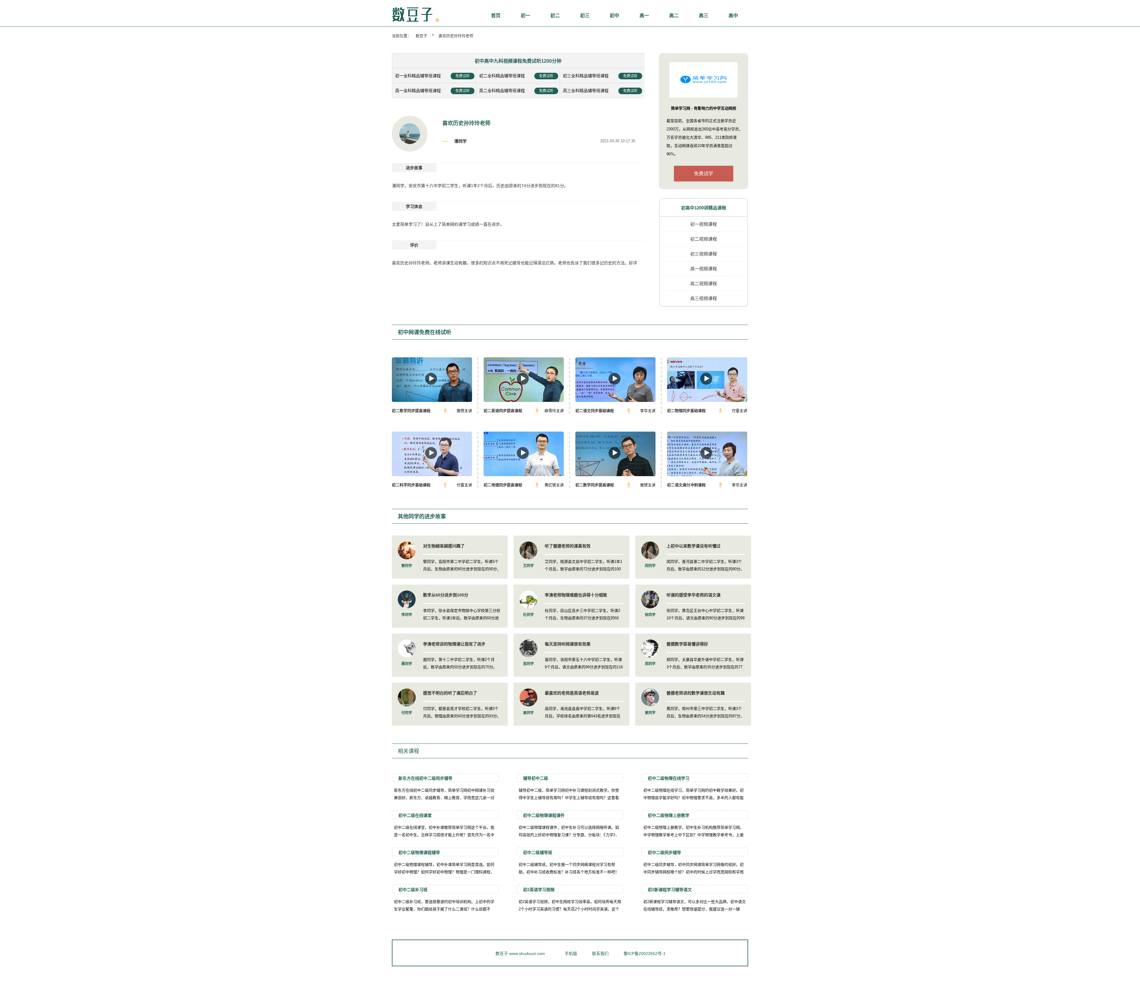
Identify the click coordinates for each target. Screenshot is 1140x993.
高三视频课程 (703, 298)
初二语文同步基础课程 (594, 410)
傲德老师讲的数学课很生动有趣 (695, 693)
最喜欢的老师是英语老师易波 (572, 693)
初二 (555, 15)
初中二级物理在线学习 (668, 778)
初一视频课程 (703, 224)
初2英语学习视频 (539, 889)
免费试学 (703, 173)
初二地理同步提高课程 (503, 485)
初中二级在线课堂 (415, 815)
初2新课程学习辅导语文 (670, 889)
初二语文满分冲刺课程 (686, 485)
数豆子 (421, 36)
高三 (703, 15)
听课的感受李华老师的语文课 (693, 595)
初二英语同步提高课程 (503, 410)
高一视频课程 (703, 268)
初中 (614, 15)
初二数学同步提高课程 (411, 410)
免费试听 (462, 76)
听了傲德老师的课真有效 (567, 546)
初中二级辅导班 (537, 852)
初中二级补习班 (413, 889)
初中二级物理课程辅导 (419, 852)
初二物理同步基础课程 (686, 410)
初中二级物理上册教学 (668, 815)
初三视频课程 (703, 253)
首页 (496, 15)
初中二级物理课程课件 (544, 815)
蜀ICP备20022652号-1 (644, 953)
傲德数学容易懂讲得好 (687, 644)
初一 (525, 15)
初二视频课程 (703, 238)
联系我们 (600, 953)
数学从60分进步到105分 (445, 595)
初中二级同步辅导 (664, 852)
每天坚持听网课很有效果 (567, 644)
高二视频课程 (703, 283)
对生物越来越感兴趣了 (444, 546)
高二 (674, 15)
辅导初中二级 (535, 778)
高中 (733, 15)
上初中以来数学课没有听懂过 (693, 546)
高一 (644, 15)
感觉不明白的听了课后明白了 (450, 693)
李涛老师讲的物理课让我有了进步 (454, 644)
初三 (585, 15)
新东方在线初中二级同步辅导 (425, 778)
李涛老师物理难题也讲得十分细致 (576, 595)
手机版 (571, 953)
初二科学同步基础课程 (411, 485)
